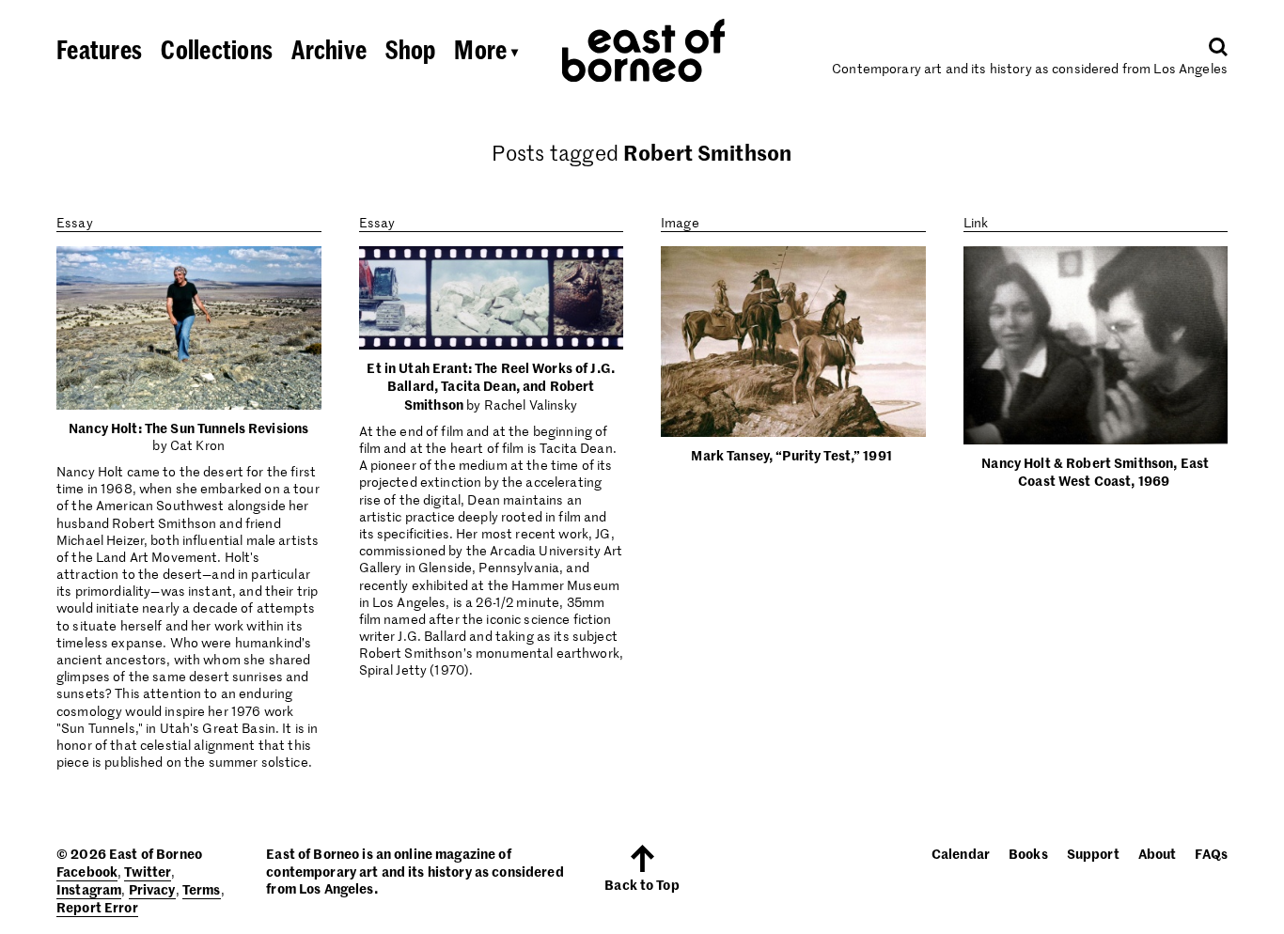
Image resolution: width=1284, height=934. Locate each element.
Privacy (152, 889)
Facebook (86, 871)
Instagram (88, 889)
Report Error (97, 906)
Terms (201, 889)
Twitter (147, 871)
